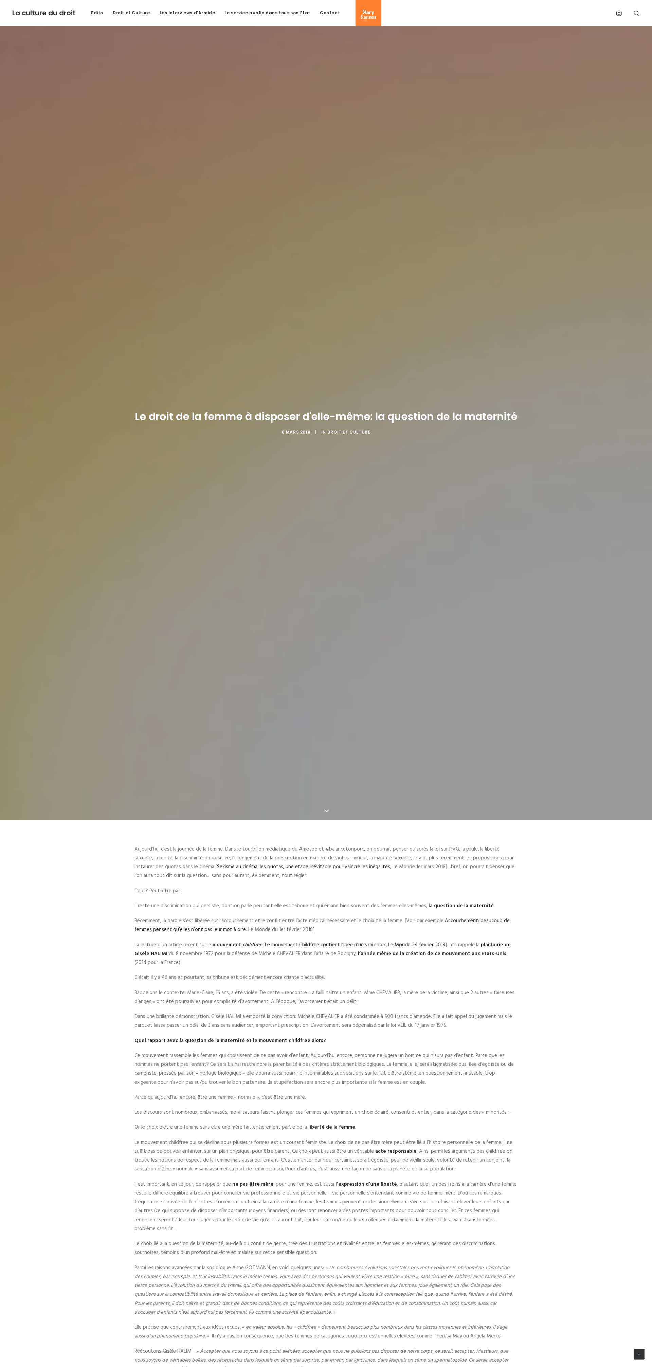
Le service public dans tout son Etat (267, 13)
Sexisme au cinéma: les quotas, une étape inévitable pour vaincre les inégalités (303, 867)
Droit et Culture (131, 13)
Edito (97, 13)
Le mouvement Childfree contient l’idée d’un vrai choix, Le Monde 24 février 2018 (355, 945)
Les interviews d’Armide (187, 13)
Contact (330, 13)
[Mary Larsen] (366, 13)
